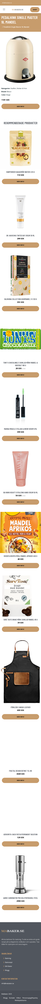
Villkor (18, 998)
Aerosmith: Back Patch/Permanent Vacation (20, 834)
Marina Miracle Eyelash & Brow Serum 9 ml (20, 429)
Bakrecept (8, 962)
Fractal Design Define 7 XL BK (20, 771)
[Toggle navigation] (4, 9)
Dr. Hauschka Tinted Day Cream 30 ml (20, 235)
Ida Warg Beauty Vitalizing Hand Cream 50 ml (20, 492)
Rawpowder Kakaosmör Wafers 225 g (20, 172)
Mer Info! (20, 106)
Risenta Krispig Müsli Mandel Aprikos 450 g (20, 556)
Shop (35, 10)
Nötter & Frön (22, 88)
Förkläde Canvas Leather (20, 707)
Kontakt (12, 998)
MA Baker (8, 966)
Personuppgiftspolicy (30, 998)
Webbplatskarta (20, 1000)
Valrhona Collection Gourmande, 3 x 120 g (20, 299)
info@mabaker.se (7, 3)
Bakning (8, 958)
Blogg (7, 970)
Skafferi (13, 88)
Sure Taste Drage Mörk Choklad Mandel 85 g (21, 619)
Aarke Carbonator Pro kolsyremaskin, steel (20, 898)
